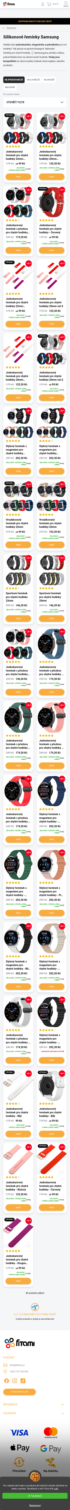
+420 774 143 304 (19, 1371)
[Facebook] (6, 1380)
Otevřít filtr (15, 102)
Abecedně (10, 87)
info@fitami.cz (17, 1365)
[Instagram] (14, 1380)
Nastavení (35, 1505)
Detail (18, 177)
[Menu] (66, 4)
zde (56, 1488)
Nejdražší (49, 80)
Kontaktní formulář (19, 1392)
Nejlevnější (33, 80)
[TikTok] (22, 1380)
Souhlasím (36, 1495)
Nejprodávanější (14, 80)
